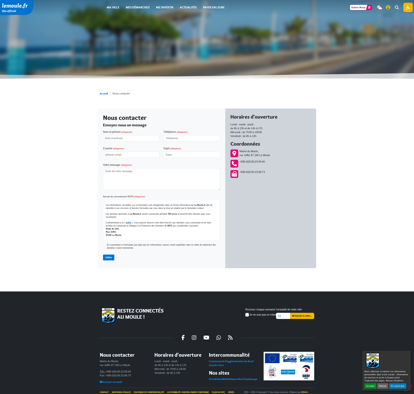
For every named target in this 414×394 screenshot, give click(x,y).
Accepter (370, 386)
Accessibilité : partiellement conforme (188, 392)
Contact (104, 392)
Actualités (188, 7)
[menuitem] (113, 7)
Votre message (117, 165)
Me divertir (164, 7)
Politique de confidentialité (149, 392)
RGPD (128, 222)
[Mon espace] (388, 7)
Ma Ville (113, 7)
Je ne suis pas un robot (262, 314)
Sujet (172, 148)
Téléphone (175, 132)
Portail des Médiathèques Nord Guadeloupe (233, 379)
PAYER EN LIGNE (214, 7)
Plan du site (218, 392)
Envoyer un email (112, 381)
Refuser (382, 386)
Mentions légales (121, 392)
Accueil (104, 93)
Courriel (113, 148)
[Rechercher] (396, 7)
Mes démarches (138, 7)
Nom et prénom (117, 132)
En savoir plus (397, 386)
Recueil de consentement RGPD (124, 196)
